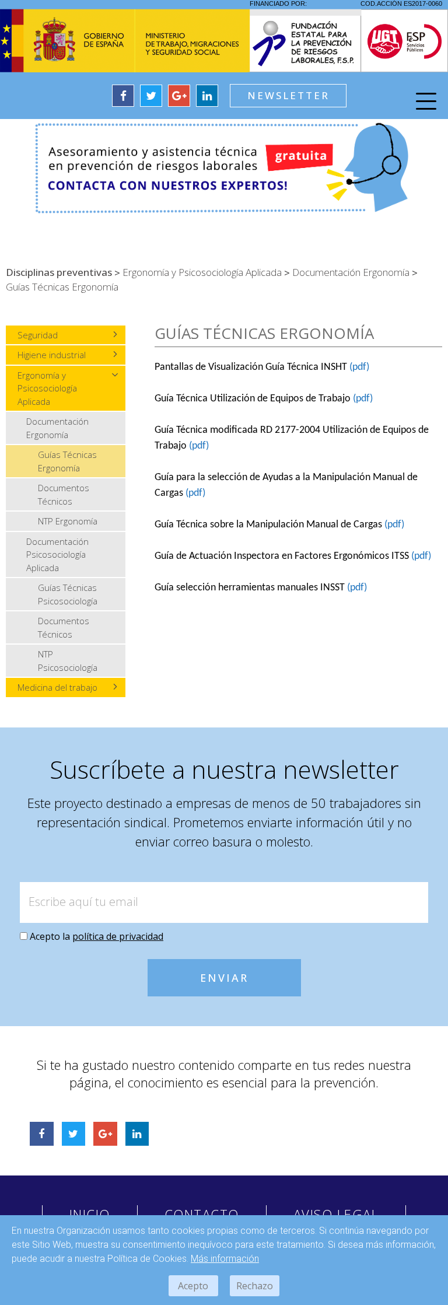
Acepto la (96, 936)
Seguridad (38, 335)
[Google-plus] (179, 96)
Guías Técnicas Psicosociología (67, 594)
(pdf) (359, 367)
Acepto (193, 1285)
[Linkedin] (207, 96)
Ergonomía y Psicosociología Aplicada (47, 388)
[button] (288, 95)
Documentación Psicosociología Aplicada (57, 554)
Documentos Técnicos (63, 494)
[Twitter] (151, 96)
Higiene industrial (52, 355)
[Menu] (426, 103)
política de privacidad (117, 936)
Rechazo (254, 1285)
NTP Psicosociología (67, 660)
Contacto (201, 1214)
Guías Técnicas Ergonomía (67, 461)
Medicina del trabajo (57, 687)
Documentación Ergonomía (57, 427)
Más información (225, 1258)
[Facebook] (123, 96)
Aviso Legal (336, 1214)
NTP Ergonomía (67, 521)
